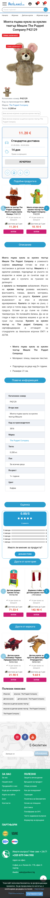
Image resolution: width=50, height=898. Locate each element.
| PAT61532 (13, 658)
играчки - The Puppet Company (25, 694)
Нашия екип (7, 782)
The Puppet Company (18, 105)
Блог (4, 799)
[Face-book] (25, 737)
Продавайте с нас (9, 786)
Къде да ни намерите (11, 790)
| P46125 (13, 210)
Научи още (39, 889)
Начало (5, 15)
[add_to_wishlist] (7, 172)
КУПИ (13, 232)
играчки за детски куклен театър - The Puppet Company (24, 709)
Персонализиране (16, 893)
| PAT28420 (36, 592)
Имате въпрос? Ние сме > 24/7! (30, 851)
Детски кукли (27, 15)
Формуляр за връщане (34, 820)
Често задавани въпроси (35, 816)
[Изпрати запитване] (26, 172)
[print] (14, 172)
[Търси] (45, 9)
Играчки (15, 15)
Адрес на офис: (19, 860)
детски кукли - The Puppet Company (31, 699)
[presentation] (46, 208)
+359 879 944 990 (23, 855)
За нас (5, 778)
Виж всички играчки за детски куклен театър (21, 113)
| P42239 (36, 210)
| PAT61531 (36, 658)
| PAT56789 (13, 592)
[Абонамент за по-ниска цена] (20, 172)
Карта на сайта (8, 795)
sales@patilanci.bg (27, 872)
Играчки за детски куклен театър (16, 704)
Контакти (6, 803)
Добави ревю (25, 554)
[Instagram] (17, 737)
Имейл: (24, 872)
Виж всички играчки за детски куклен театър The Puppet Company (23, 120)
